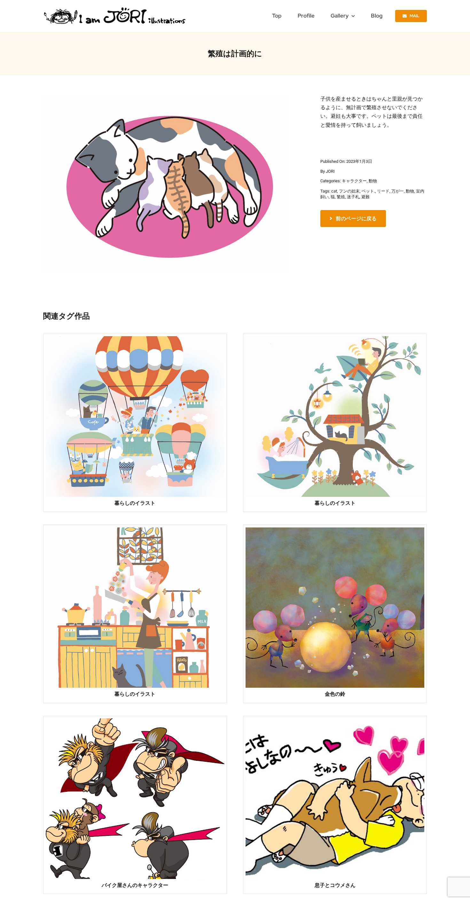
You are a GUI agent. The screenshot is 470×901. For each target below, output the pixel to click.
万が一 (397, 191)
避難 (365, 196)
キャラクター (354, 180)
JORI (330, 171)
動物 (373, 180)
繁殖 (341, 196)
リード (383, 191)
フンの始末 (349, 191)
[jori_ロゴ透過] (115, 9)
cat (334, 191)
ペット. (368, 191)
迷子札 (353, 196)
